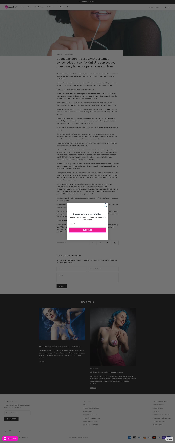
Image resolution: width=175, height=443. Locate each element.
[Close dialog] (105, 205)
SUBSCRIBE (87, 230)
